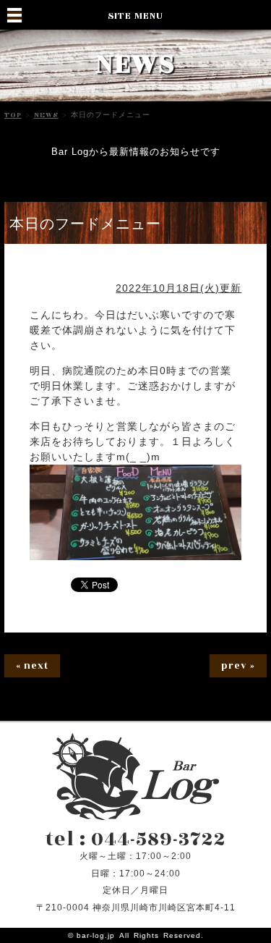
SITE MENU (135, 16)
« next (32, 666)
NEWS (46, 115)
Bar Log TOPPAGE (136, 776)
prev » (238, 666)
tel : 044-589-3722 (136, 839)
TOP (13, 115)
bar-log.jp (96, 935)
